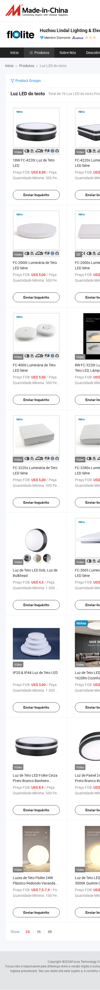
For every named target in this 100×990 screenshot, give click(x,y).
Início (14, 52)
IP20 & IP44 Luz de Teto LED (35, 672)
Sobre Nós (67, 52)
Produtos (41, 52)
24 (28, 932)
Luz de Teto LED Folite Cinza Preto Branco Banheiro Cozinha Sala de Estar (35, 780)
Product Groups (28, 80)
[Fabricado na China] (37, 10)
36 (39, 931)
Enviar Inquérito (36, 195)
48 (50, 931)
